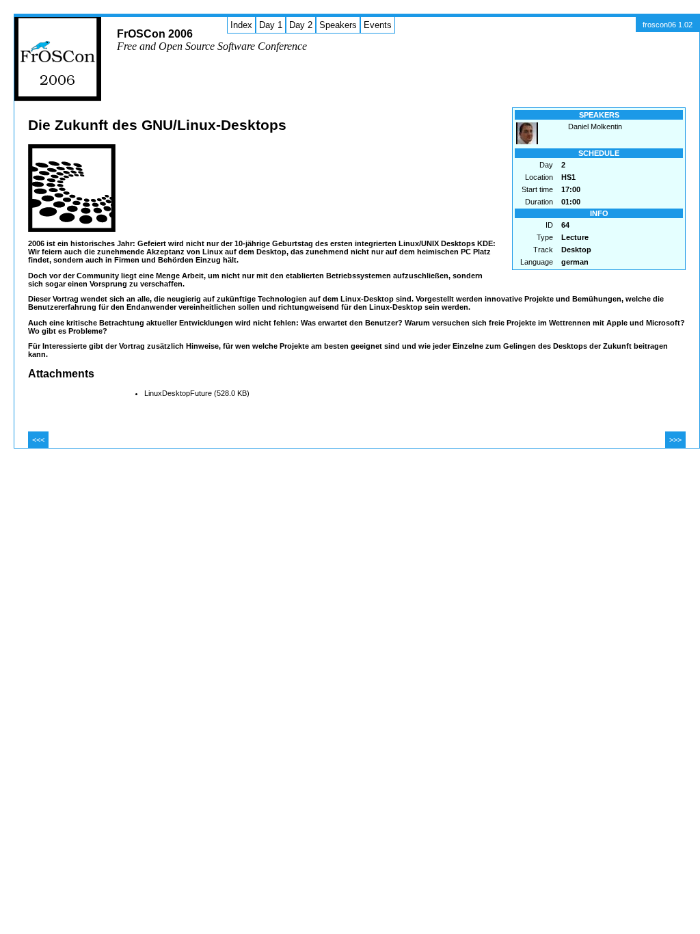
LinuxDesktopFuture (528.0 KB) (197, 393)
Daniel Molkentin (595, 126)
